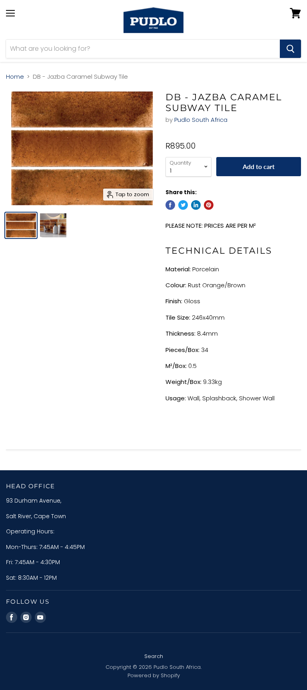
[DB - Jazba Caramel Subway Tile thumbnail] (21, 225)
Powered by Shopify (154, 675)
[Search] (290, 49)
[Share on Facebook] (170, 205)
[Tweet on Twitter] (183, 205)
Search (153, 656)
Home (15, 76)
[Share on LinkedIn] (196, 205)
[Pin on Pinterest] (208, 205)
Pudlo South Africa (200, 119)
